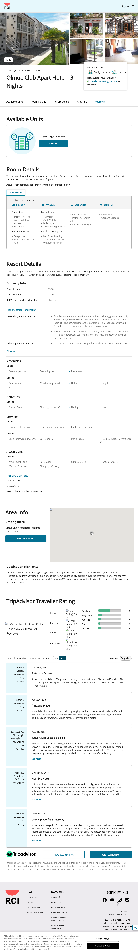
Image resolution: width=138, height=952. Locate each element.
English (125, 658)
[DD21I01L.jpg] (87, 51)
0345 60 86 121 (123, 914)
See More (36, 758)
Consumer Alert (34, 907)
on (56, 658)
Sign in (125, 6)
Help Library (32, 897)
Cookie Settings (102, 939)
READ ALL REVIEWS (64, 854)
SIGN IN (53, 143)
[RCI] (7, 6)
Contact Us (32, 902)
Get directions (26, 538)
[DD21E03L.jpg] (121, 25)
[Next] (125, 72)
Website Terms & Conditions (59, 919)
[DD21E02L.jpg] (87, 25)
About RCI (55, 897)
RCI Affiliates (57, 907)
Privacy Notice (58, 912)
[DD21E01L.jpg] (34, 39)
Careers (55, 902)
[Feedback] (135, 927)
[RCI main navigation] (133, 6)
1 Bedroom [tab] (16, 192)
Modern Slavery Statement (58, 927)
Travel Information (35, 912)
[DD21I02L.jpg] (121, 51)
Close (9, 351)
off (62, 658)
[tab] (14, 101)
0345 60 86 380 (120, 911)
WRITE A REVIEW (110, 854)
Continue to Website (102, 946)
